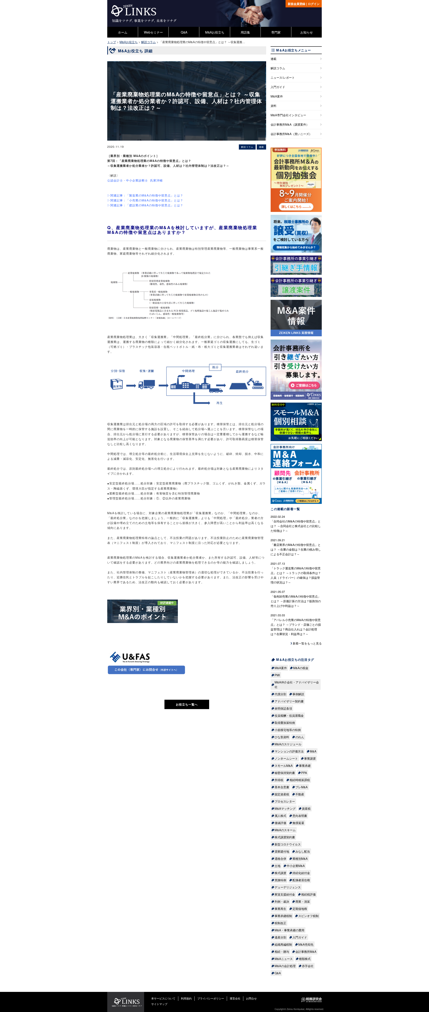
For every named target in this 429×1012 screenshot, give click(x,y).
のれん (299, 737)
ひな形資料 (282, 737)
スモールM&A (284, 765)
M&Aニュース (284, 959)
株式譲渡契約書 (285, 837)
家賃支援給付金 (285, 894)
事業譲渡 (310, 758)
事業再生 (280, 908)
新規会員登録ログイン (304, 3)
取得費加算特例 (285, 722)
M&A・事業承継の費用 (289, 930)
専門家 (276, 32)
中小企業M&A (296, 866)
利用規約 (186, 998)
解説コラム (278, 68)
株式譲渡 (280, 873)
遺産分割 (280, 937)
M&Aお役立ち (214, 32)
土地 (277, 866)
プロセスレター (285, 801)
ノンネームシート (286, 758)
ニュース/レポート (283, 77)
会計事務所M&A (305, 951)
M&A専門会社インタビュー (288, 115)
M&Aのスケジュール (288, 744)
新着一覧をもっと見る (307, 643)
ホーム (122, 32)
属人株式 (280, 815)
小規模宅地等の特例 (288, 730)
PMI (277, 675)
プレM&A (301, 787)
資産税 (306, 808)
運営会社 (235, 998)
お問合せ (251, 998)
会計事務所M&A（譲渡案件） (290, 124)
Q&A (184, 32)
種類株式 (305, 959)
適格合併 (280, 858)
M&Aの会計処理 (285, 966)
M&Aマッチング (285, 808)
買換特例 (280, 880)
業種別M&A (300, 858)
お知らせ (306, 32)
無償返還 (298, 823)
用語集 (245, 32)
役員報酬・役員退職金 (289, 715)
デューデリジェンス (288, 887)
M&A (313, 751)
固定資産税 (282, 794)
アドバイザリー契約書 (289, 701)
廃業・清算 (302, 901)
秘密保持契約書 (285, 773)
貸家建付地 (282, 851)
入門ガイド (278, 87)
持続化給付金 (301, 873)
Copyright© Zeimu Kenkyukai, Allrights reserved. (299, 1009)
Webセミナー (153, 32)
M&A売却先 (305, 944)
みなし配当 (302, 851)
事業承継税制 (283, 916)
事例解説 (298, 694)
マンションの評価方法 (289, 751)
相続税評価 (308, 894)
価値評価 (280, 823)
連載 (273, 59)
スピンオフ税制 (308, 916)
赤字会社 (307, 966)
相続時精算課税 (300, 780)
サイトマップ (159, 1004)
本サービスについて (163, 998)
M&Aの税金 (300, 668)
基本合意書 (282, 787)
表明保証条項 (283, 708)
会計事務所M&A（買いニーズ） (291, 134)
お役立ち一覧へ (187, 704)
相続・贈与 (282, 951)
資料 (273, 106)
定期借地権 (299, 908)
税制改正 (280, 923)
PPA (304, 773)
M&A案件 (277, 96)
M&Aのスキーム (285, 830)
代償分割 (280, 694)
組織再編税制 (283, 944)
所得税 (279, 780)
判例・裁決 (282, 901)
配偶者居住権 (301, 880)
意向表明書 (299, 815)
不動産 (299, 794)
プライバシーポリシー (210, 998)
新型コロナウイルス (288, 844)
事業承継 (305, 765)
